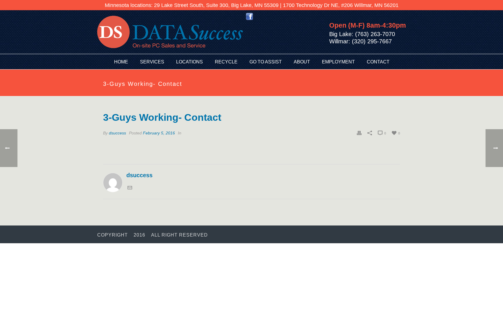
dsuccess (117, 133)
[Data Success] (170, 32)
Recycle (226, 61)
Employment (338, 61)
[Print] (359, 132)
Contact (378, 61)
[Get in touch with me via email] (129, 188)
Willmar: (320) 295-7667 (360, 41)
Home (121, 61)
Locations (189, 61)
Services (152, 61)
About (302, 61)
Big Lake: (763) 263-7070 (362, 34)
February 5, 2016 (159, 133)
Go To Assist (265, 61)
